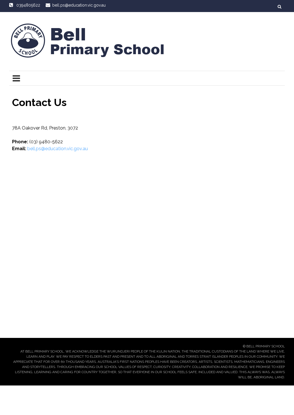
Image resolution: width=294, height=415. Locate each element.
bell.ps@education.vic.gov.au (57, 148)
